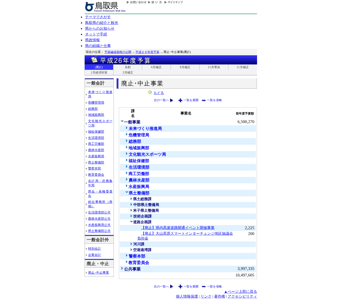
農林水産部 (96, 150)
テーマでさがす (98, 17)
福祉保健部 (96, 131)
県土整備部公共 (99, 231)
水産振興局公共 (99, 225)
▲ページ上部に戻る (240, 291)
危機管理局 (96, 102)
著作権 (219, 296)
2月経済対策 (99, 72)
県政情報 (92, 40)
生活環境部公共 (99, 212)
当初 (128, 67)
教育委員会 (96, 174)
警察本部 (94, 168)
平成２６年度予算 (147, 52)
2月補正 (128, 72)
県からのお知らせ (100, 28)
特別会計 (94, 248)
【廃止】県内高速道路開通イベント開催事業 (178, 228)
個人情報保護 (187, 296)
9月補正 (185, 67)
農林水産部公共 (99, 218)
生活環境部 (96, 138)
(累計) (99, 67)
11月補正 (243, 67)
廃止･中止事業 (98, 272)
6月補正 (156, 67)
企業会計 (94, 255)
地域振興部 (96, 115)
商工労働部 (96, 144)
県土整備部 (96, 162)
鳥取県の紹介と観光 (101, 23)
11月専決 (214, 67)
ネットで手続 (96, 34)
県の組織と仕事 (98, 46)
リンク (206, 296)
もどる (159, 93)
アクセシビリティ (242, 296)
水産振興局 (96, 156)
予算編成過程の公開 (117, 52)
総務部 (93, 109)
